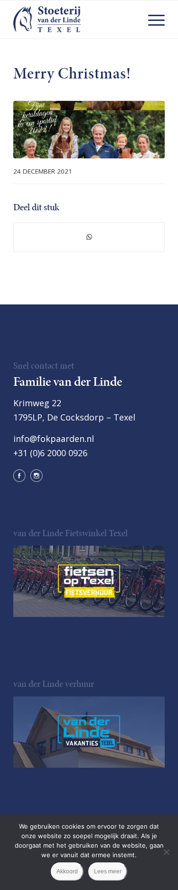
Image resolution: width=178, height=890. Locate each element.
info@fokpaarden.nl (53, 438)
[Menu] (152, 19)
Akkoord (67, 871)
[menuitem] (152, 19)
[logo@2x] (73, 19)
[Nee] (166, 852)
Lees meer (108, 871)
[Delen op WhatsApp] (89, 237)
